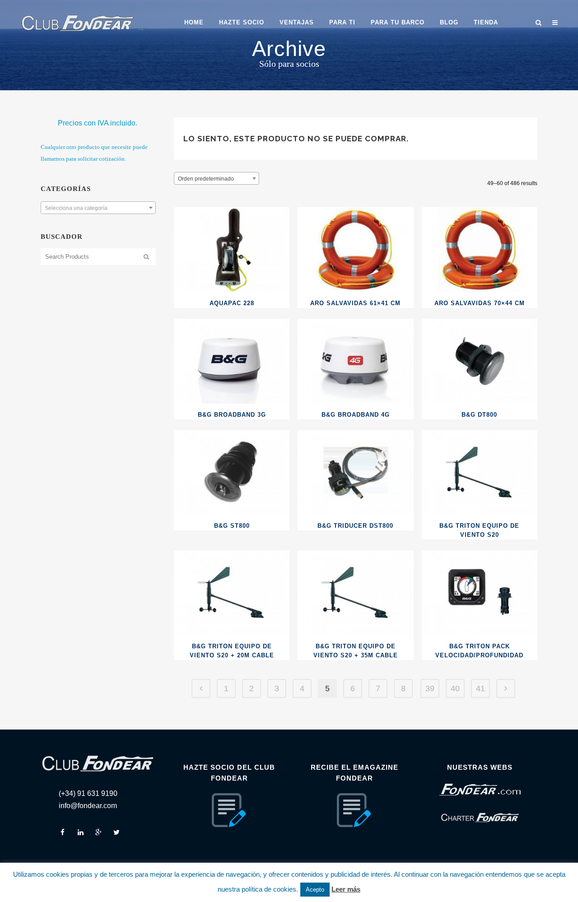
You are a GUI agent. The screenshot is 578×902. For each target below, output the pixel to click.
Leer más (345, 889)
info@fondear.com (88, 805)
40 (455, 688)
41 (480, 688)
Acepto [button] (315, 889)
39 (429, 688)
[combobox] (98, 207)
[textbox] (98, 208)
